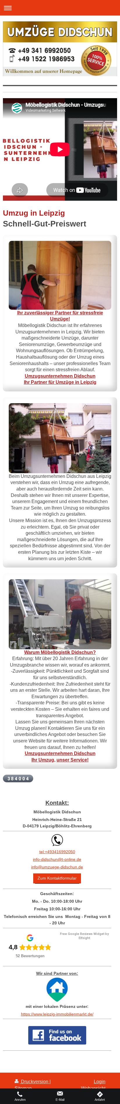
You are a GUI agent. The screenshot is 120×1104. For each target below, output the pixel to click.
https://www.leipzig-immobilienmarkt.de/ (57, 1014)
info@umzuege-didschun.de (57, 867)
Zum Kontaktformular (57, 878)
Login (99, 1081)
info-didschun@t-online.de (57, 859)
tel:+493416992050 (57, 851)
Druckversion (35, 1081)
